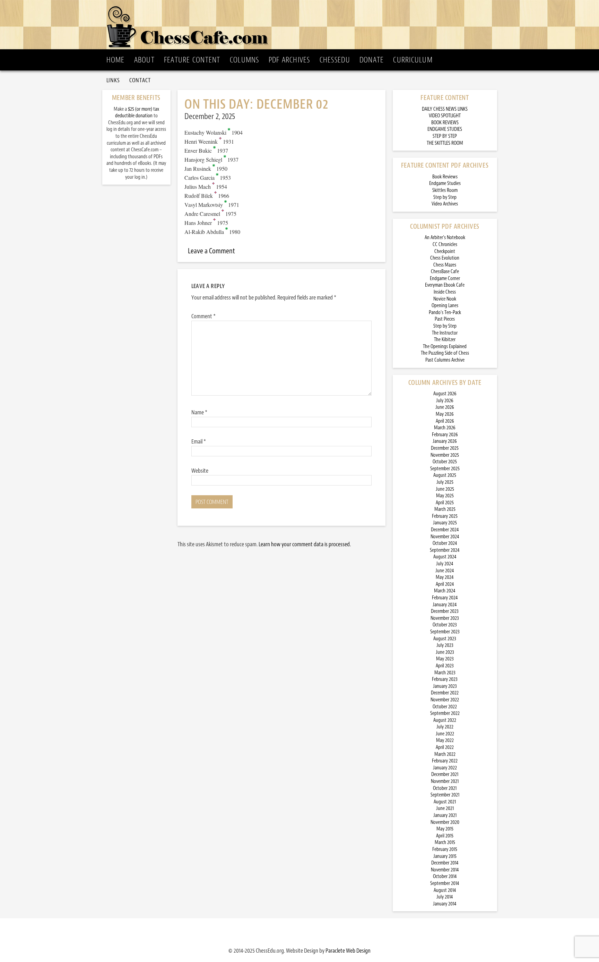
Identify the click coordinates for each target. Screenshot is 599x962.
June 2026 (444, 407)
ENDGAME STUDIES (444, 129)
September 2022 (445, 713)
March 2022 (444, 754)
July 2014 (444, 897)
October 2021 (445, 788)
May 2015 (444, 829)
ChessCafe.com (301, 24)
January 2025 (445, 523)
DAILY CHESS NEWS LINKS (445, 109)
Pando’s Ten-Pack (445, 312)
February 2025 (445, 516)
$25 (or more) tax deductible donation (137, 112)
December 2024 (445, 529)
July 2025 (444, 482)
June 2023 (445, 652)
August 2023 (444, 638)
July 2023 (444, 645)
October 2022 (445, 706)
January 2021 (445, 815)
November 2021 (445, 781)
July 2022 (444, 727)
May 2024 (445, 577)
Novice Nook (444, 299)
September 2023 (445, 631)
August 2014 (445, 890)
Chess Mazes (444, 265)
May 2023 (445, 659)
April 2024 (445, 584)
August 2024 (445, 557)
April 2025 (445, 502)
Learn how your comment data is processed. (305, 544)
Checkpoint (444, 251)
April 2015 (444, 836)
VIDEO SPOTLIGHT (445, 115)
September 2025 (445, 468)
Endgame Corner (445, 278)
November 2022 (445, 700)
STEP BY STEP (445, 136)
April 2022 (445, 747)
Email (198, 441)
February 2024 (445, 597)
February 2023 (445, 679)
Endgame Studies (445, 183)
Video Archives (445, 204)
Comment (203, 316)
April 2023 (445, 666)
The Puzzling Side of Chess (445, 353)
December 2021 (444, 774)
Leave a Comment (211, 251)
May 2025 (445, 495)
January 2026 (445, 441)
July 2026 (444, 400)
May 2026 (445, 414)
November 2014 (445, 870)
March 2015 (445, 842)
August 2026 (445, 393)
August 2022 (444, 720)
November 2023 (445, 618)
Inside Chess (445, 292)
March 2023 (444, 672)
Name (199, 412)
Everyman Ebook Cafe (445, 285)
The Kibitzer (444, 339)
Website (199, 470)
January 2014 (445, 904)
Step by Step (445, 197)
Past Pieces (445, 319)
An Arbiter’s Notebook (445, 237)
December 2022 (445, 693)
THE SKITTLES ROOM (445, 143)
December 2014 (445, 863)
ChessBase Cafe (445, 271)
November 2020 (445, 822)
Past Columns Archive (445, 360)
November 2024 (445, 536)
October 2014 (445, 876)
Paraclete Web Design (348, 950)
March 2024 (444, 591)
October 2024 (445, 543)
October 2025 (445, 461)
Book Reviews (445, 177)
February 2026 (445, 434)
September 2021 (445, 795)
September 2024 (445, 550)
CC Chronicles (445, 244)
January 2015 (445, 856)
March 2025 (444, 509)
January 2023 (445, 686)
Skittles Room (445, 190)
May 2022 (445, 740)
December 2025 (445, 448)
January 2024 (445, 604)
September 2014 (444, 883)
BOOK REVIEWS (445, 122)
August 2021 (445, 802)
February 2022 (445, 761)
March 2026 (444, 427)
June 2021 (445, 808)
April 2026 (445, 421)
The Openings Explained (445, 346)
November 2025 (445, 455)
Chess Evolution (444, 258)
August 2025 (444, 475)
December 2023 (445, 611)
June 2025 (445, 489)
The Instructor (445, 333)
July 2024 (444, 563)
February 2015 (444, 849)
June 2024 (444, 570)
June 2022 (445, 734)
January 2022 (445, 768)
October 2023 (445, 625)
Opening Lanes (445, 305)
